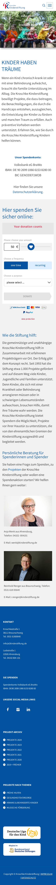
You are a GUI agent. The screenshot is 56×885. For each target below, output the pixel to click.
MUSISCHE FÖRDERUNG (18, 807)
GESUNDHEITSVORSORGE (19, 797)
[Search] (44, 5)
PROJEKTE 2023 (14, 744)
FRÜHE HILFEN (14, 792)
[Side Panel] (50, 5)
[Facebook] (7, 709)
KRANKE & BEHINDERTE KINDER (22, 802)
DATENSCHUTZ (28, 877)
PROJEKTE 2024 (14, 739)
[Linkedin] (28, 709)
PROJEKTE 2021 (14, 754)
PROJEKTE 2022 (14, 749)
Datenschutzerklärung (28, 192)
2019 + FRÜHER (14, 764)
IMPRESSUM (46, 873)
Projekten (14, 469)
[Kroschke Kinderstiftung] (14, 5)
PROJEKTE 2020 (14, 759)
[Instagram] (17, 709)
